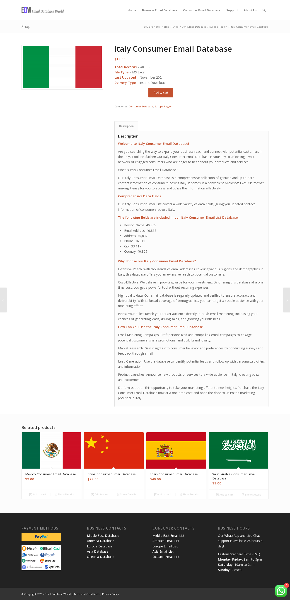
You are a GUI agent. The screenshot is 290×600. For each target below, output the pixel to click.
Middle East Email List (168, 535)
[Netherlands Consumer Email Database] (286, 300)
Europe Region (163, 106)
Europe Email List (165, 546)
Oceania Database (100, 556)
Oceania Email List (165, 556)
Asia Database (97, 551)
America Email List (165, 541)
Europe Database (100, 546)
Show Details (65, 494)
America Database (100, 541)
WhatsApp (231, 535)
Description (126, 126)
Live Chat (253, 535)
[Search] (264, 10)
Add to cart (161, 92)
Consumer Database (141, 106)
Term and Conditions (86, 594)
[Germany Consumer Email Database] (3, 300)
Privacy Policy (110, 594)
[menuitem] (132, 10)
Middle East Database (103, 535)
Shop (26, 26)
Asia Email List (163, 551)
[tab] (126, 126)
